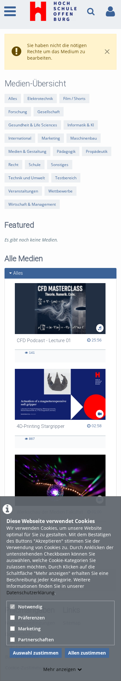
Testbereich (65, 178)
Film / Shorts (74, 98)
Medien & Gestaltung (27, 151)
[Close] (107, 51)
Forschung (17, 111)
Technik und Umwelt (26, 178)
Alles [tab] (18, 273)
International (19, 138)
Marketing (29, 629)
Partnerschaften (36, 640)
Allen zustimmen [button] (87, 653)
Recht (13, 164)
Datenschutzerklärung (30, 592)
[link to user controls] (110, 11)
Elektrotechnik (40, 98)
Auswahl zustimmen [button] (35, 653)
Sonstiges (59, 164)
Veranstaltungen (23, 191)
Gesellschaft (48, 111)
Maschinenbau (83, 138)
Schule (35, 164)
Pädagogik (66, 151)
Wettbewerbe (60, 191)
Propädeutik (96, 151)
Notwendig (30, 607)
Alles (12, 98)
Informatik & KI (80, 125)
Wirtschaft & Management (32, 204)
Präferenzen (31, 618)
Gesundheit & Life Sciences (32, 125)
